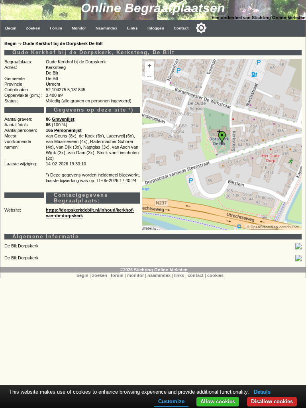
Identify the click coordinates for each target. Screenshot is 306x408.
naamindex (159, 275)
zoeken (99, 275)
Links (132, 28)
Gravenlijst (63, 119)
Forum (56, 28)
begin (82, 275)
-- (149, 75)
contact (196, 275)
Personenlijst (68, 130)
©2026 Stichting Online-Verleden (154, 269)
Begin (10, 28)
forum (117, 275)
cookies (215, 275)
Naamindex (107, 28)
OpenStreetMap (264, 227)
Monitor (79, 28)
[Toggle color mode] (201, 28)
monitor (135, 275)
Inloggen (155, 28)
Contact (181, 28)
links (179, 275)
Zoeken (33, 28)
